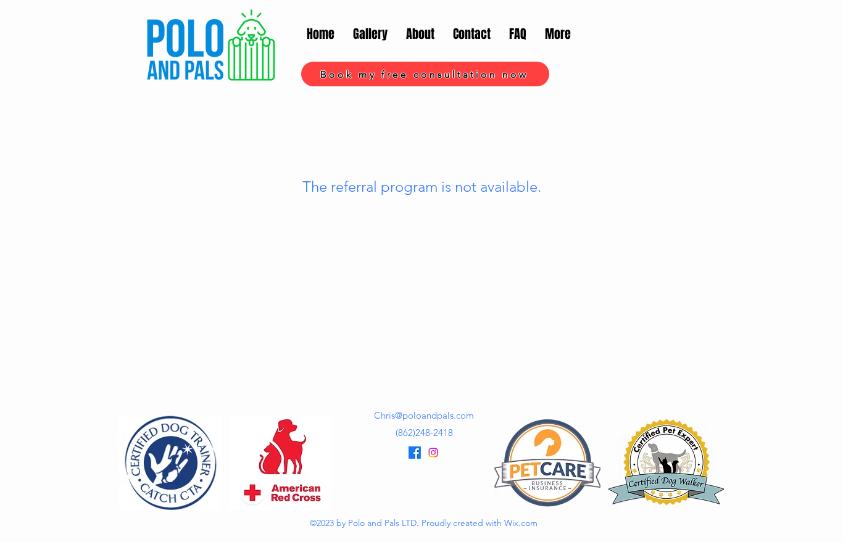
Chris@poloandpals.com (424, 415)
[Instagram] (433, 452)
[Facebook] (415, 452)
